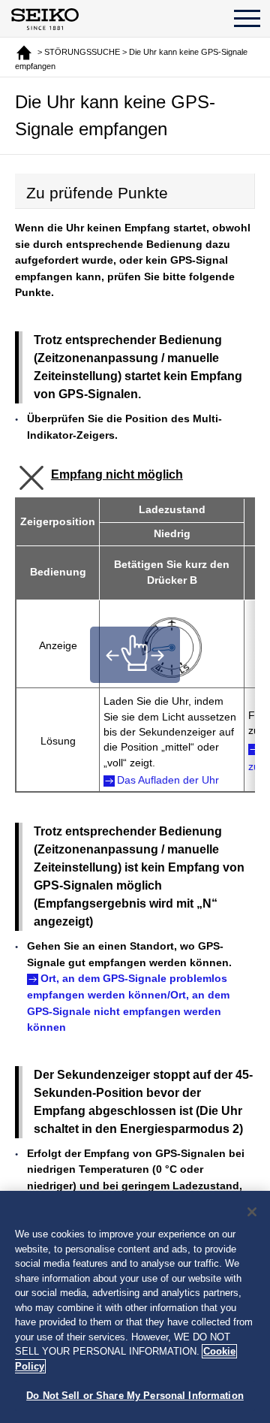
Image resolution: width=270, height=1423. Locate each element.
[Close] (252, 1211)
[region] (135, 1307)
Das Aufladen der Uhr (168, 780)
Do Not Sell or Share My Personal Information (135, 1395)
